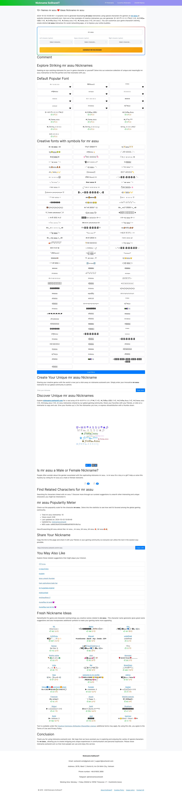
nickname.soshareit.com (53, 400)
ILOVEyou (54, 636)
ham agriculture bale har (48, 583)
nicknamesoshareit (59, 522)
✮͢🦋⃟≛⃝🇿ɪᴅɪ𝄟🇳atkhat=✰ (91, 646)
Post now (140, 390)
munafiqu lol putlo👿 (47, 602)
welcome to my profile (91, 675)
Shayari (91, 636)
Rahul (91, 626)
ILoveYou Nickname (124, 3)
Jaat (91, 716)
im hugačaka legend (46, 588)
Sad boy (128, 716)
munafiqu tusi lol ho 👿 (47, 607)
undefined (128, 636)
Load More (91, 372)
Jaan (91, 655)
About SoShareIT (106, 790)
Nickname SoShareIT (48, 2)
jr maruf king (43, 569)
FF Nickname (109, 3)
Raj (91, 665)
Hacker (128, 687)
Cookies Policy (119, 790)
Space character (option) (81, 38)
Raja (54, 675)
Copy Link (140, 548)
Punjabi (91, 687)
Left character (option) (46, 38)
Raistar (54, 646)
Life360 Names (139, 3)
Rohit (54, 716)
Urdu (54, 665)
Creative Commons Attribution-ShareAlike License (77, 726)
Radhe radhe (54, 655)
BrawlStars (128, 665)
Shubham (128, 706)
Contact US (140, 790)
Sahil (91, 706)
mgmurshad (43, 593)
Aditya (128, 675)
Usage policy (130, 790)
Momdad (128, 655)
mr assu (134, 16)
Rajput (54, 706)
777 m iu (42, 564)
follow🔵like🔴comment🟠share (54, 687)
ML (54, 626)
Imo (128, 626)
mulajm (41, 574)
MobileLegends (128, 697)
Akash (91, 697)
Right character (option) (116, 38)
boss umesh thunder (47, 578)
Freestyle (54, 697)
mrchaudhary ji (44, 597)
